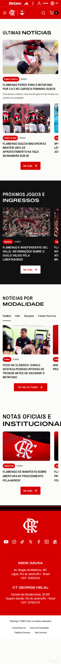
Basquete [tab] (29, 316)
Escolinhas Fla (19, 627)
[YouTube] (6, 542)
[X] (30, 542)
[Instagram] (14, 542)
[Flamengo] (17, 13)
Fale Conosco (41, 632)
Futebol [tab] (7, 316)
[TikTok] (22, 542)
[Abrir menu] (5, 13)
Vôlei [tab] (17, 316)
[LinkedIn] (46, 542)
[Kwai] (55, 542)
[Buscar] (43, 13)
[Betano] (15, 3)
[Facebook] (38, 542)
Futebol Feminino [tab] (47, 316)
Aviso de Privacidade (39, 627)
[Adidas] (26, 3)
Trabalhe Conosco (22, 632)
